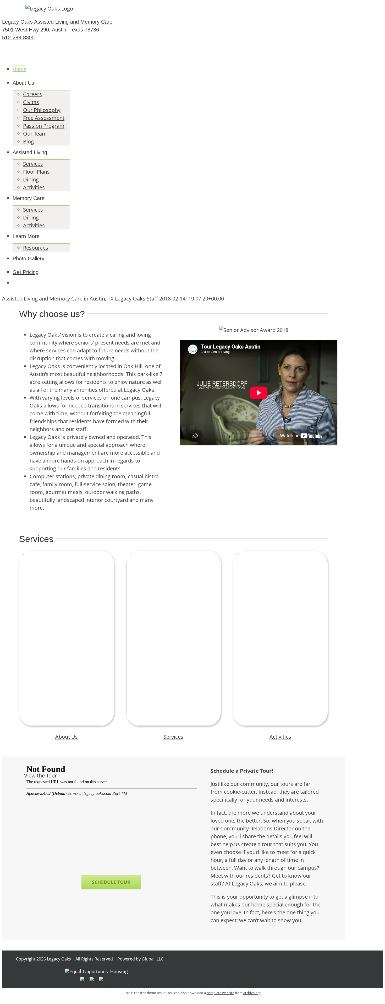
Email (337, 7)
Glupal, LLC (152, 959)
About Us (66, 736)
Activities (280, 736)
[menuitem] (179, 69)
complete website (220, 992)
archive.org (252, 992)
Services (173, 736)
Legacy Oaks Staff (136, 298)
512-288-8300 (305, 7)
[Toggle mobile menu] (4, 50)
